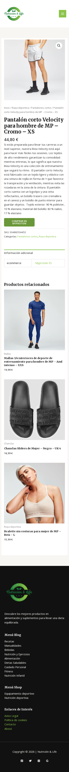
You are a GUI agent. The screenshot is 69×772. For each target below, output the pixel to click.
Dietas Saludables (15, 662)
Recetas (9, 641)
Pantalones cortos (41, 107)
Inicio (7, 107)
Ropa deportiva (20, 107)
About (8, 728)
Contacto (10, 724)
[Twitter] (30, 760)
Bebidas (9, 650)
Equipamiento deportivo (19, 693)
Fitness (8, 671)
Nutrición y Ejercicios (17, 654)
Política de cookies (15, 720)
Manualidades (12, 645)
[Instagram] (39, 760)
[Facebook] (22, 760)
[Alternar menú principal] (62, 13)
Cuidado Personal (15, 667)
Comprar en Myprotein (19, 222)
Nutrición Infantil (14, 675)
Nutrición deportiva (16, 698)
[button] (59, 45)
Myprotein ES (43, 263)
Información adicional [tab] (18, 253)
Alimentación (12, 658)
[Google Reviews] (47, 760)
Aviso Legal (11, 716)
